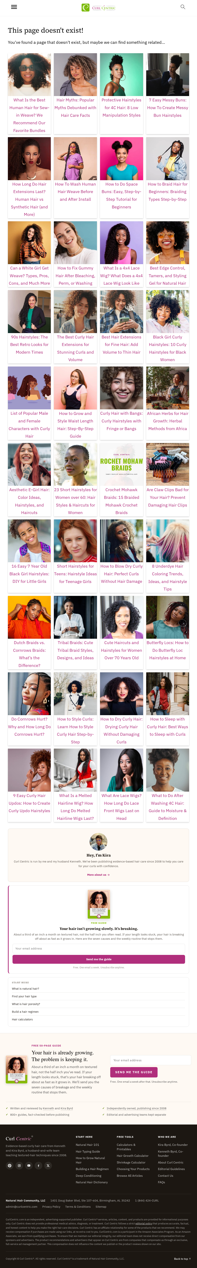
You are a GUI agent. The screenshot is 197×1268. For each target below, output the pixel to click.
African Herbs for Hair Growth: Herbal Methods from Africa (167, 421)
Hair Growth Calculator (133, 1156)
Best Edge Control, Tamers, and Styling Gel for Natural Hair (167, 275)
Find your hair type (24, 996)
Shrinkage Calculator (131, 1162)
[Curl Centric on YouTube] (29, 1165)
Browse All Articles (130, 1176)
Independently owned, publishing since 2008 (136, 1108)
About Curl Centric (170, 1162)
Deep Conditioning (88, 1176)
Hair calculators (22, 1019)
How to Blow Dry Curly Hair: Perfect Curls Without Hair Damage (121, 573)
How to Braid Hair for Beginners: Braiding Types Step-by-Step (168, 191)
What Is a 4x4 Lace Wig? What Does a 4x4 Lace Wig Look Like (121, 275)
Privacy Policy (51, 1206)
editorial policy (143, 1223)
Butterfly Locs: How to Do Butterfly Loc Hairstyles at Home (168, 650)
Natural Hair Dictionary (92, 1182)
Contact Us (165, 1176)
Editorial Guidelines (171, 1169)
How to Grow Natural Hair (90, 1160)
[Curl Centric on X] (48, 1165)
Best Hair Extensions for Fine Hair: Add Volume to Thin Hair (121, 344)
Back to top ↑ (182, 1259)
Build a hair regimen (25, 1011)
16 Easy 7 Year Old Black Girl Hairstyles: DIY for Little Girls (29, 573)
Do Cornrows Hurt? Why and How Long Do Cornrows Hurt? (29, 726)
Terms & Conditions (78, 1206)
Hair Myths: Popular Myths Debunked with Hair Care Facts (75, 107)
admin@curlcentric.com (21, 1206)
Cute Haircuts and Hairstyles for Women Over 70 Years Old (121, 650)
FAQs (161, 1182)
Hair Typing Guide (88, 1151)
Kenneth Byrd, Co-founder (170, 1153)
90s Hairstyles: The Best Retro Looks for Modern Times (29, 344)
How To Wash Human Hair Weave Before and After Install (75, 191)
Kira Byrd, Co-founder (173, 1145)
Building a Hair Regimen (92, 1169)
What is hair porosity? (26, 1004)
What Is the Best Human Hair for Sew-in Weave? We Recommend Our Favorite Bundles (29, 115)
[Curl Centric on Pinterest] (9, 1165)
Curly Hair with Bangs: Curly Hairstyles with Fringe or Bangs (121, 420)
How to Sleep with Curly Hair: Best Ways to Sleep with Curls (167, 726)
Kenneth (48, 1108)
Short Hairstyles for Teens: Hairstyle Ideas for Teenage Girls (75, 573)
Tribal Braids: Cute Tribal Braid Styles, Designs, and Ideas (75, 650)
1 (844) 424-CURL (147, 1200)
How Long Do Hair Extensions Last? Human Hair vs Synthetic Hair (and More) (29, 199)
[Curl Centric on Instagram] (19, 1165)
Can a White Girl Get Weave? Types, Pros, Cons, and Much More (29, 275)
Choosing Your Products (133, 1169)
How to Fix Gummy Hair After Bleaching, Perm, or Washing (75, 275)
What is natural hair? (25, 988)
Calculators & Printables (126, 1147)
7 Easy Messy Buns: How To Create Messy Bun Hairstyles (167, 107)
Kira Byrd (67, 1108)
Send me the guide (99, 959)
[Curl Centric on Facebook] (38, 1165)
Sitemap (101, 1206)
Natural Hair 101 (87, 1145)
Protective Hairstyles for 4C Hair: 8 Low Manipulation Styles (121, 107)
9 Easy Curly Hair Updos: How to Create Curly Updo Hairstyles (29, 803)
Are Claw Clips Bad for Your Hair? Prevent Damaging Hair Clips (168, 497)
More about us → (98, 875)
